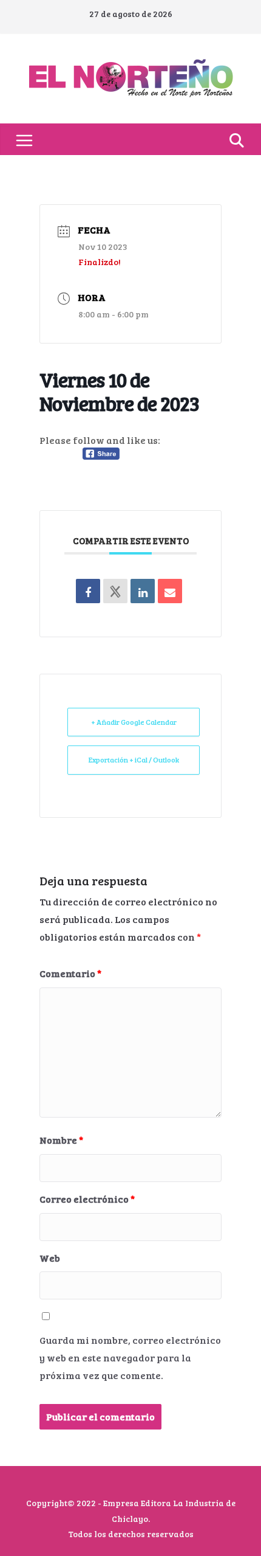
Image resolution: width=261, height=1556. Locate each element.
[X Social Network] (115, 591)
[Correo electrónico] (170, 591)
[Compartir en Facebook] (88, 591)
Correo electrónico (87, 1198)
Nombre (61, 1139)
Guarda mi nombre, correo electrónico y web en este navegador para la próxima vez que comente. (130, 1357)
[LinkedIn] (142, 591)
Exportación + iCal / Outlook (134, 759)
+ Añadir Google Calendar (134, 722)
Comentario (70, 973)
